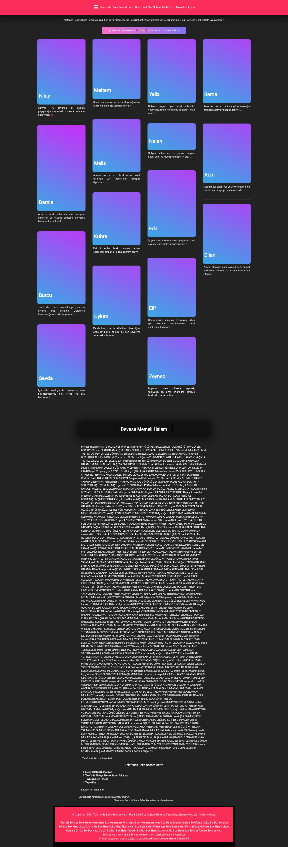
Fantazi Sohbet (69, 822)
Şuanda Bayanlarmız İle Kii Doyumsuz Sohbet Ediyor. (144, 30)
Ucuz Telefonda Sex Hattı (93, 826)
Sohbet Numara (181, 822)
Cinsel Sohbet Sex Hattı (112, 830)
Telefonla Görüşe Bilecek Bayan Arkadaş (106, 775)
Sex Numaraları (113, 822)
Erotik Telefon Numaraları (98, 772)
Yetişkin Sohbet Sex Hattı (141, 830)
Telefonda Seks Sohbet (125, 800)
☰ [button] (96, 7)
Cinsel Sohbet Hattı (87, 830)
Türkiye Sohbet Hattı (210, 830)
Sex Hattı (162, 830)
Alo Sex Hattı (176, 830)
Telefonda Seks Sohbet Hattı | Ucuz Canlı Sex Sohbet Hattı (128, 814)
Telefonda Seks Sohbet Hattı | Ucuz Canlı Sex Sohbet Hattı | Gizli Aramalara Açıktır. (148, 7)
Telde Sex (99, 789)
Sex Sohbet (191, 830)
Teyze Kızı (90, 782)
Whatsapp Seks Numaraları (138, 822)
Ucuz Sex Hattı (163, 822)
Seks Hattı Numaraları (91, 822)
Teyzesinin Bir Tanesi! (96, 779)
